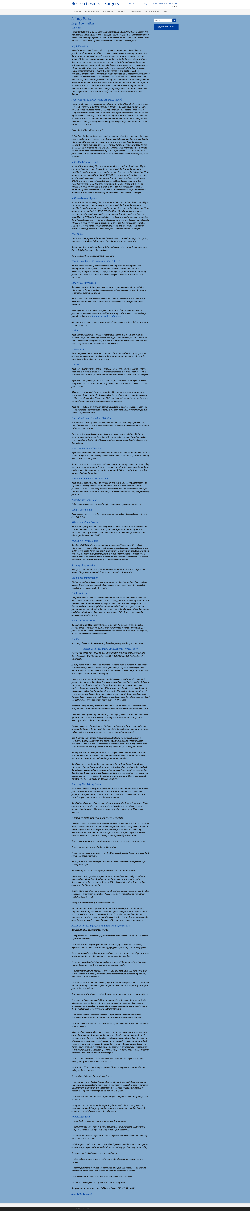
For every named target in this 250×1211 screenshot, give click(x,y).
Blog (165, 12)
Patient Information (152, 12)
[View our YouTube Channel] (176, 7)
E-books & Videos (135, 12)
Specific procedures (92, 12)
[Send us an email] (171, 7)
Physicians (77, 12)
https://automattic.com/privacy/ (106, 316)
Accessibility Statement (81, 1194)
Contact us (121, 12)
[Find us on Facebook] (174, 7)
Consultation (108, 12)
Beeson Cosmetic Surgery (95, 3)
